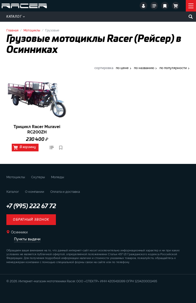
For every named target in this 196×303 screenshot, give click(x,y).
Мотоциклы (31, 30)
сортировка (103, 67)
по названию (144, 67)
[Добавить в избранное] (61, 147)
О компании (34, 191)
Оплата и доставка (65, 191)
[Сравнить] (51, 147)
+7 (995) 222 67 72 (31, 206)
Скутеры (38, 176)
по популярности (173, 67)
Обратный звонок (31, 219)
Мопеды (57, 176)
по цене (122, 67)
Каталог (14, 16)
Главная (12, 30)
